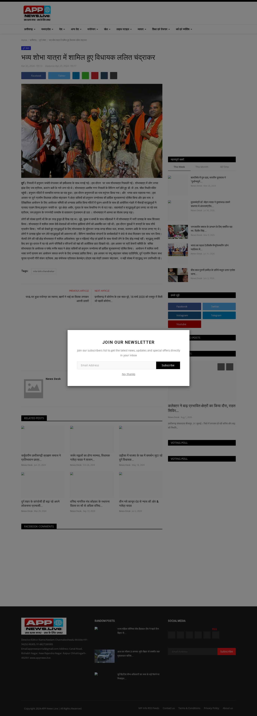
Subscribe (168, 365)
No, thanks (128, 374)
